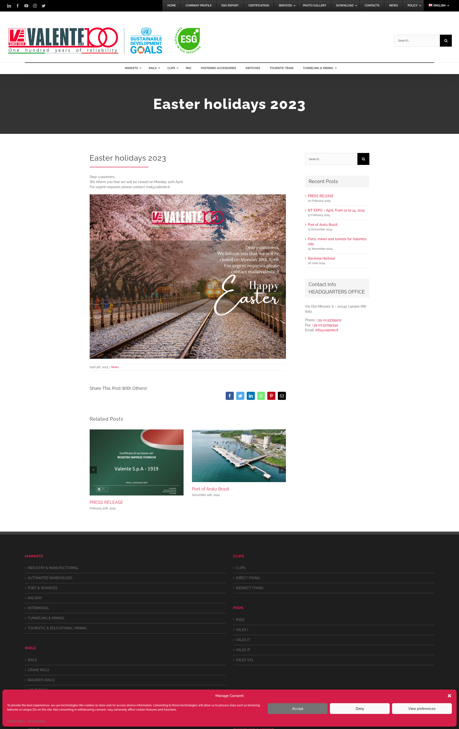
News (115, 367)
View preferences (422, 709)
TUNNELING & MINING (46, 618)
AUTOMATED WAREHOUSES (50, 578)
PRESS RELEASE (106, 502)
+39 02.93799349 (325, 325)
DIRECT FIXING (248, 578)
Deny (360, 709)
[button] (449, 695)
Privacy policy (36, 721)
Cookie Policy (16, 721)
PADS (240, 620)
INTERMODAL (38, 608)
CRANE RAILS (38, 670)
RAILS (32, 660)
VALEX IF (243, 650)
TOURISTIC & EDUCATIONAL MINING (57, 628)
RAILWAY (35, 598)
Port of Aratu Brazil (210, 488)
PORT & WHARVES (43, 588)
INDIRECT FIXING (249, 588)
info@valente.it (326, 330)
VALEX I (242, 630)
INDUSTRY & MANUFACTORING (53, 568)
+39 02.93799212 (329, 320)
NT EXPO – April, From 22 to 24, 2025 (336, 210)
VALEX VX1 (244, 660)
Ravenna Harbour (321, 258)
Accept (297, 709)
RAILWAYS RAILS (41, 680)
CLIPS (241, 568)
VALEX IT (243, 640)
